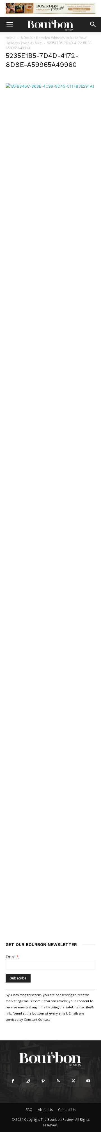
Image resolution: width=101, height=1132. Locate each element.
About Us (45, 1109)
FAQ (29, 1109)
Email (12, 956)
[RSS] (58, 1081)
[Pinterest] (43, 1081)
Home (10, 37)
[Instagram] (27, 1080)
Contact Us (66, 1109)
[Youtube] (88, 1081)
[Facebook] (12, 1081)
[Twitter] (73, 1081)
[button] (10, 24)
